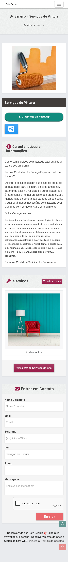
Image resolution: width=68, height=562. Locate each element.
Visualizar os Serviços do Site (34, 367)
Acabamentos (34, 352)
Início (29, 25)
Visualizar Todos (52, 281)
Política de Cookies (52, 540)
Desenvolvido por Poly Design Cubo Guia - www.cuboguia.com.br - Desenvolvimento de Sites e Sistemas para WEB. (34, 536)
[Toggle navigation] (59, 4)
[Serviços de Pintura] (34, 67)
